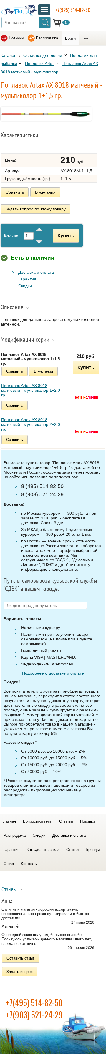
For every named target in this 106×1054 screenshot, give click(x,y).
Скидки (25, 285)
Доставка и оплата (36, 272)
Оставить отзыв (20, 958)
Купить (65, 235)
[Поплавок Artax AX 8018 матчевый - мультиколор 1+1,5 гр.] (46, 119)
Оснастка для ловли (42, 55)
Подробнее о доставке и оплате (53, 673)
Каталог (8, 55)
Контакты (29, 864)
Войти (70, 38)
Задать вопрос (19, 972)
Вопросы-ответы (37, 821)
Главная (8, 821)
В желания (45, 192)
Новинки (16, 38)
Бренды (93, 849)
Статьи (72, 849)
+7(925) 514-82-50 (72, 10)
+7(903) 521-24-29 (34, 1015)
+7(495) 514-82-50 (34, 1003)
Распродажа (47, 38)
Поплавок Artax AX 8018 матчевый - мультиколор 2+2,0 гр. (30, 424)
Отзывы (66, 821)
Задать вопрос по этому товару (35, 209)
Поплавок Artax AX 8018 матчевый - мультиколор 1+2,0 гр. (30, 390)
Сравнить (15, 192)
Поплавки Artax (39, 63)
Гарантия (27, 279)
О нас (9, 864)
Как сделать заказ (42, 849)
